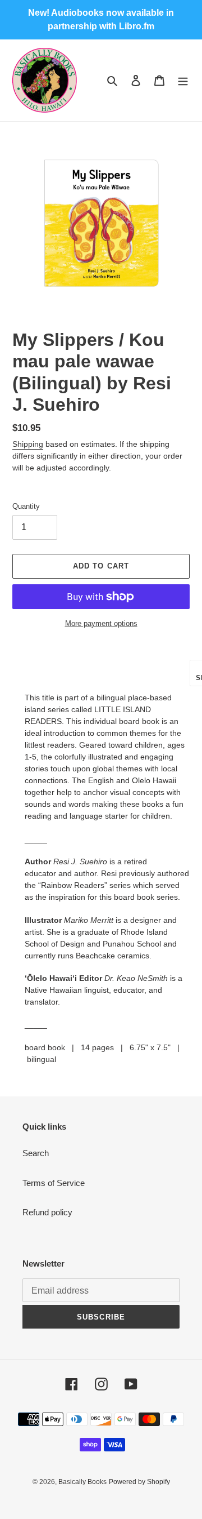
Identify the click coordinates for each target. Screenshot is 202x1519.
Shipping (27, 443)
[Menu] (183, 80)
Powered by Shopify (139, 1482)
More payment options (101, 623)
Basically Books (82, 1482)
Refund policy (47, 1212)
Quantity (26, 506)
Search (35, 1153)
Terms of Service (53, 1183)
